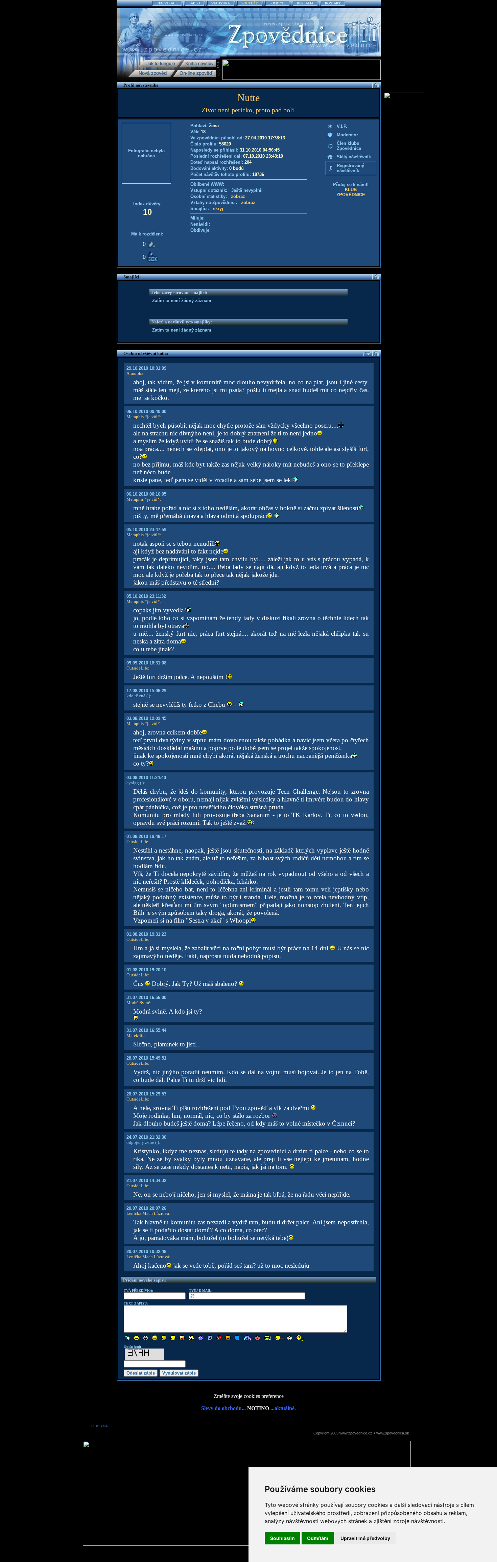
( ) (147, 695)
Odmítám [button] (317, 1538)
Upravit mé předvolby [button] (365, 1538)
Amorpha (134, 373)
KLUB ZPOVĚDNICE (350, 192)
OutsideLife (137, 668)
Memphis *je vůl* (143, 416)
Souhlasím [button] (282, 1538)
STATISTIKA (220, 3)
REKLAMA (305, 3)
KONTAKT (332, 3)
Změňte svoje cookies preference (249, 1396)
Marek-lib (135, 1035)
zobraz (238, 196)
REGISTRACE (167, 3)
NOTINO (258, 1408)
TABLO (194, 3)
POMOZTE (277, 3)
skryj (218, 208)
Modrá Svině (138, 1002)
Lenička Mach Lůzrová (147, 1213)
